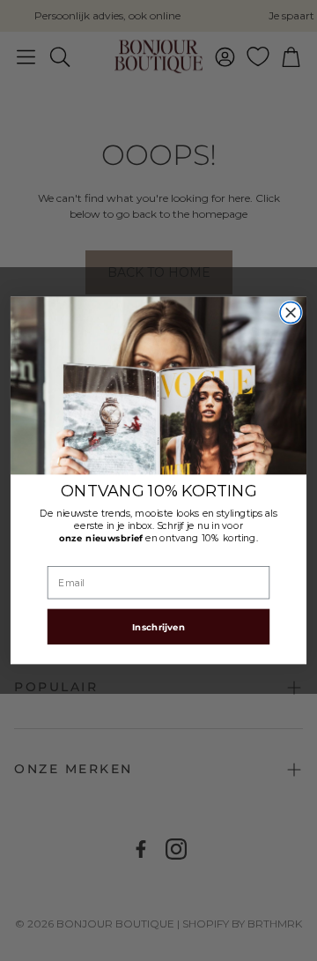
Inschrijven (158, 626)
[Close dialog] (290, 313)
